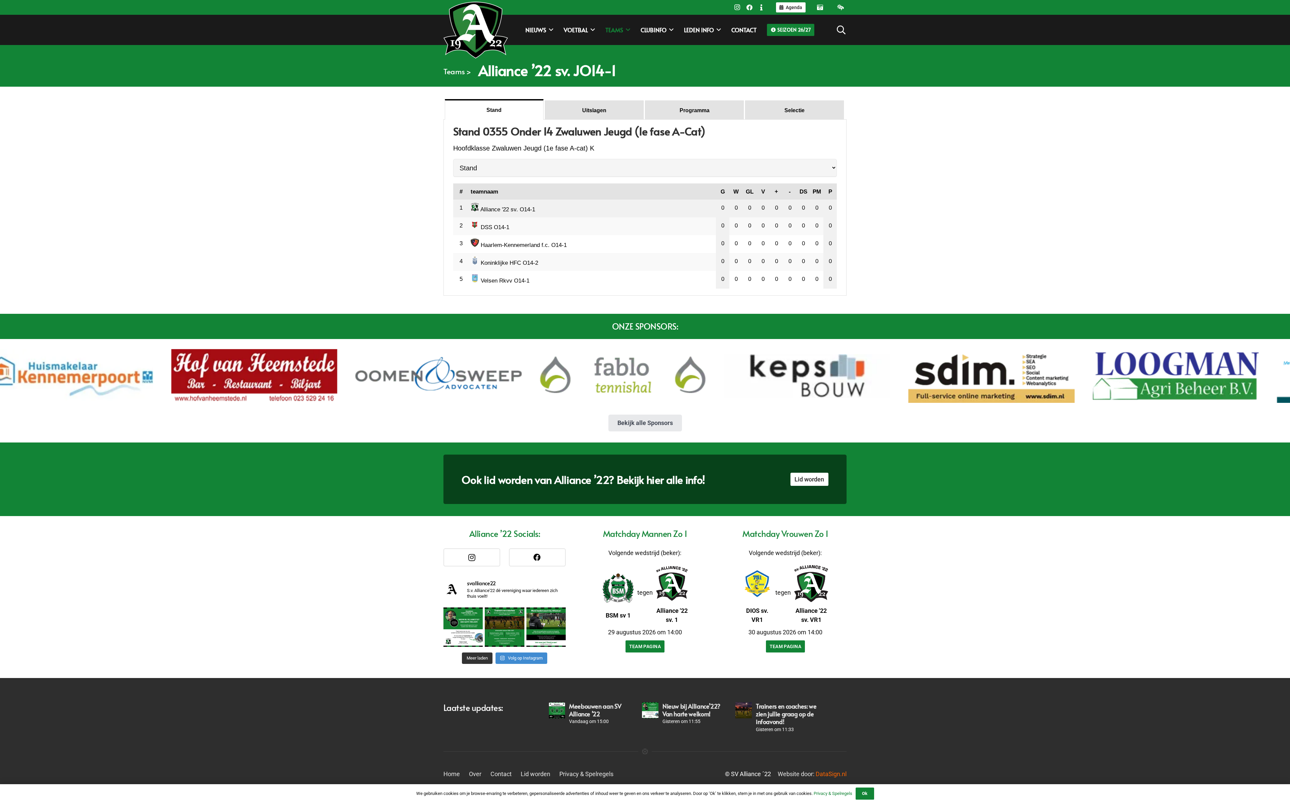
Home (451, 773)
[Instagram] (737, 7)
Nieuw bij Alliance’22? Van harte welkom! (691, 710)
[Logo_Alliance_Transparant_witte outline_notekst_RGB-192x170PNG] (475, 29)
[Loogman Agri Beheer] (1088, 376)
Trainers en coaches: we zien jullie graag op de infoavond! (786, 714)
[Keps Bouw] (720, 376)
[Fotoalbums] (820, 7)
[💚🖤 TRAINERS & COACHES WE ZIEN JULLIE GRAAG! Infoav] (504, 627)
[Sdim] (904, 376)
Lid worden (535, 773)
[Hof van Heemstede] (167, 376)
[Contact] (762, 7)
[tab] (494, 109)
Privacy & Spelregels (586, 773)
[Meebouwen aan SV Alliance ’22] (557, 710)
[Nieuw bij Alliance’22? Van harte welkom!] (650, 710)
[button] (841, 30)
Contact (501, 773)
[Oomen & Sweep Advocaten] (351, 376)
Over (475, 773)
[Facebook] (749, 7)
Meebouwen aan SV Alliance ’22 (595, 710)
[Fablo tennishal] (535, 376)
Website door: (812, 773)
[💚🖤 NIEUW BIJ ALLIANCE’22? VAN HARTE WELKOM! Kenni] (463, 627)
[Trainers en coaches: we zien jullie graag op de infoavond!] (743, 710)
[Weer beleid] (840, 7)
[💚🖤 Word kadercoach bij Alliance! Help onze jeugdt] (546, 627)
